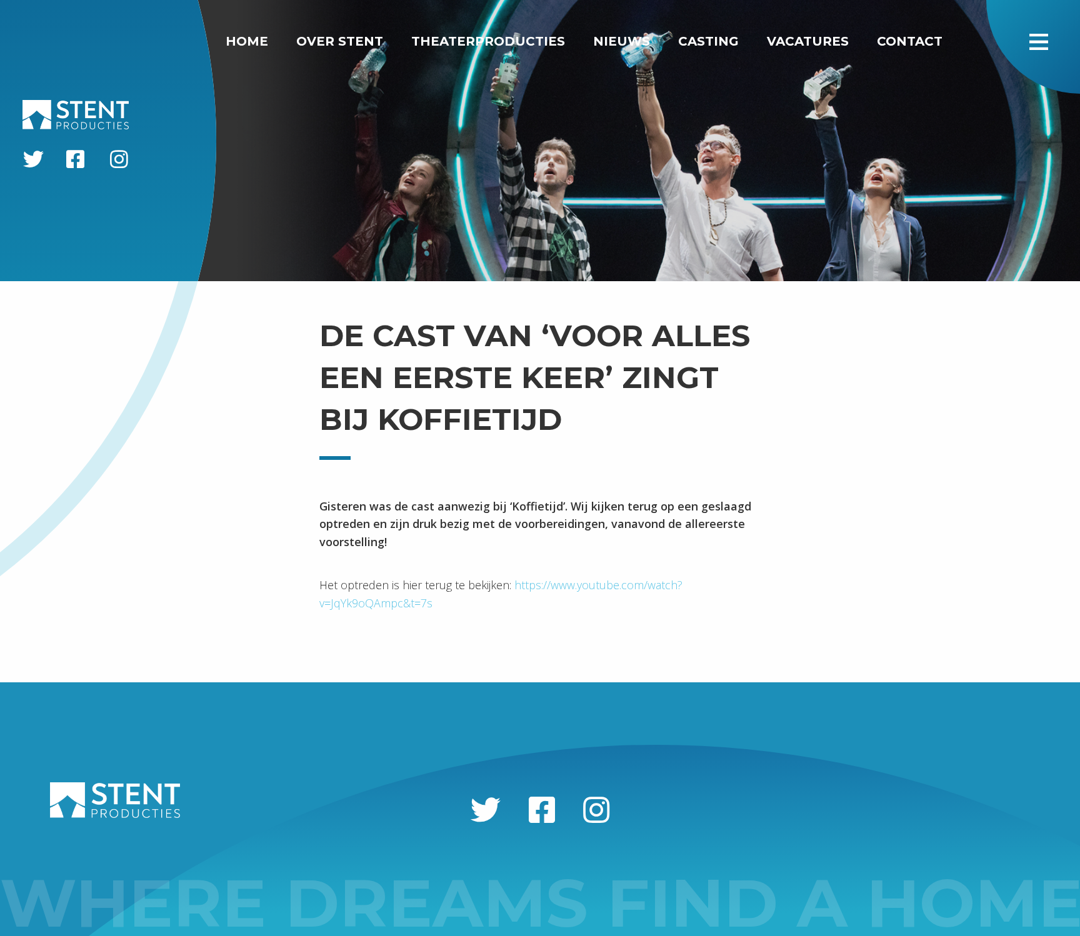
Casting (708, 41)
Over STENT (339, 41)
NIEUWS (621, 41)
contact (909, 41)
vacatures (808, 41)
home (247, 41)
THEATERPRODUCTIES (488, 41)
